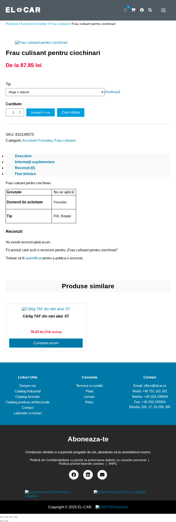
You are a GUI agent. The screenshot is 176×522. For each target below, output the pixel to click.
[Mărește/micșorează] (15, 517)
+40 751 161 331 (154, 391)
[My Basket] (133, 10)
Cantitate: (14, 104)
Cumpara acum (45, 343)
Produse (12, 24)
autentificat (33, 258)
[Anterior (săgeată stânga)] (2, 521)
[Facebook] (74, 475)
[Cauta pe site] (150, 10)
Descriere (23, 156)
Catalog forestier (27, 397)
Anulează (112, 92)
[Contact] (102, 475)
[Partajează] (6, 517)
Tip (8, 84)
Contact (27, 407)
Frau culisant (59, 24)
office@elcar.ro (155, 386)
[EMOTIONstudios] (112, 507)
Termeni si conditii (89, 386)
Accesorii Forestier (33, 24)
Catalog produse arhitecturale (28, 402)
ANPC (112, 463)
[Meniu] (162, 10)
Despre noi (27, 386)
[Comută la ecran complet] (11, 517)
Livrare (89, 397)
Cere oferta (71, 112)
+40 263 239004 (156, 397)
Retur (89, 402)
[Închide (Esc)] (2, 517)
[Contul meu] (142, 10)
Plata (89, 391)
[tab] (88, 156)
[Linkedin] (88, 475)
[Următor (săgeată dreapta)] (6, 521)
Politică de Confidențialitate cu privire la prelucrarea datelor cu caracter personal (88, 460)
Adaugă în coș (40, 112)
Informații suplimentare (35, 162)
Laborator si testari (27, 413)
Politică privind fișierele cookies (81, 463)
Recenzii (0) (25, 168)
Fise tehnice (25, 174)
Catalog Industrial (28, 391)
